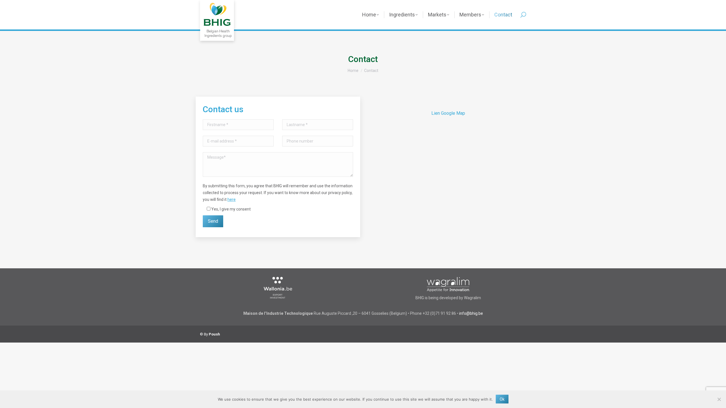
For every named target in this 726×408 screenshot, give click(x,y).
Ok (502, 399)
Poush (214, 334)
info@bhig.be (471, 313)
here (231, 199)
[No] (719, 399)
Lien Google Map (448, 113)
